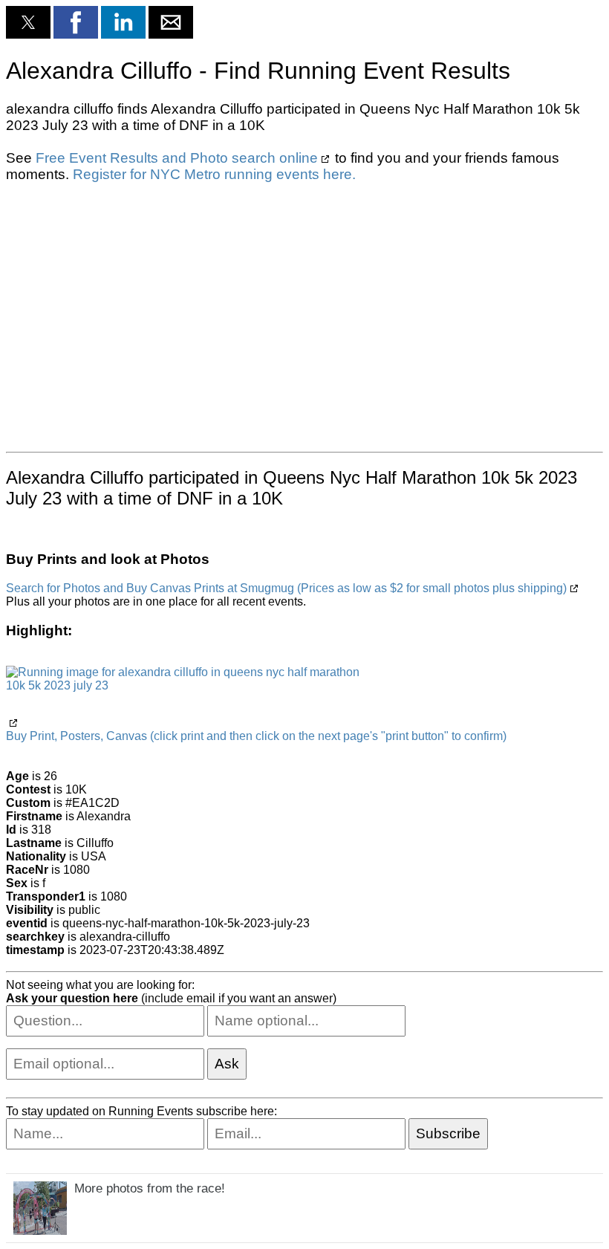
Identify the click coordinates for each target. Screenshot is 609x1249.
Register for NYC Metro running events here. (214, 174)
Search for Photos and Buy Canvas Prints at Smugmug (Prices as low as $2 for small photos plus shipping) (286, 588)
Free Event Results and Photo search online (177, 158)
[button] (28, 22)
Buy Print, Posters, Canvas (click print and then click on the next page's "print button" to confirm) (256, 736)
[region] (304, 316)
